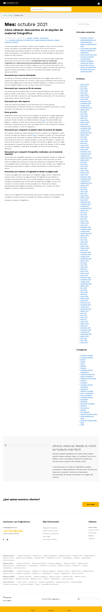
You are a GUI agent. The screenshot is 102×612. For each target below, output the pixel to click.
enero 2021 (84, 225)
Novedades (84, 399)
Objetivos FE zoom (63, 565)
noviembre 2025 (85, 103)
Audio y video (22, 582)
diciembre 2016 (85, 328)
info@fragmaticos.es (10, 527)
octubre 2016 (84, 332)
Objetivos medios (64, 555)
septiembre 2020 (86, 233)
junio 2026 (83, 88)
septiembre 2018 (86, 283)
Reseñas (83, 410)
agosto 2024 (84, 135)
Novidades (83, 401)
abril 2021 (83, 218)
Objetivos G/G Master (39, 563)
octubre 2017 (84, 307)
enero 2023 (84, 174)
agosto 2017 (84, 311)
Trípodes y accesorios (10, 584)
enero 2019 (84, 275)
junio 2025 (83, 114)
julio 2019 (83, 262)
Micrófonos (32, 582)
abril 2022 (83, 193)
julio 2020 (83, 237)
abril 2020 (83, 244)
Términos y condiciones (51, 533)
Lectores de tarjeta (26, 584)
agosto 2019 (84, 260)
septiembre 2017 (86, 309)
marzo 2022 (84, 195)
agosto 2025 (84, 109)
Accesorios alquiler (86, 355)
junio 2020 (83, 239)
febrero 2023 (84, 172)
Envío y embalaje (86, 395)
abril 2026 (83, 93)
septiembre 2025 (86, 107)
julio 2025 (83, 111)
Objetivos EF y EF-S (53, 558)
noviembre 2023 (85, 153)
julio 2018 (83, 288)
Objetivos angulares (50, 555)
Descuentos (84, 389)
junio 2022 (83, 189)
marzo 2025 (84, 120)
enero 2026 (84, 99)
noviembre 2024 (85, 128)
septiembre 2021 (85, 208)
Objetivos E (76, 565)
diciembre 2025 (85, 101)
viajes (82, 422)
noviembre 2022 (85, 179)
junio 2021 (83, 214)
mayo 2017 (84, 317)
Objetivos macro (8, 558)
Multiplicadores (89, 555)
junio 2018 (83, 290)
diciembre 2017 (85, 302)
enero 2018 (84, 300)
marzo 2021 (84, 221)
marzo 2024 (84, 145)
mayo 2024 (84, 141)
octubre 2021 (84, 206)
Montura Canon (8, 555)
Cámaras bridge (76, 582)
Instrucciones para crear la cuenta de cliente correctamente (88, 57)
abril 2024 (83, 143)
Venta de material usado (88, 420)
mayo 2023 (84, 166)
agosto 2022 (84, 185)
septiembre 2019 (86, 258)
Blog (10, 15)
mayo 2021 (84, 216)
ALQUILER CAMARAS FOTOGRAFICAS (21, 40)
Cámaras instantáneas (46, 582)
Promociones (44, 38)
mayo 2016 (84, 342)
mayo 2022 (84, 191)
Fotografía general (86, 397)
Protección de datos (50, 539)
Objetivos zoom (35, 579)
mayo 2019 (84, 267)
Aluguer (82, 361)
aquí (43, 120)
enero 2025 (84, 124)
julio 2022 (83, 187)
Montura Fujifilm (9, 576)
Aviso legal (46, 536)
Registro (91, 535)
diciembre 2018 (85, 277)
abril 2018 (83, 294)
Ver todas (91, 504)
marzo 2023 (84, 170)
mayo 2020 (84, 242)
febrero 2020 (84, 248)
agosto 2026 (84, 84)
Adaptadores (85, 558)
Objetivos (83, 406)
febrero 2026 (84, 97)
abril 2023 (83, 168)
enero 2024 (84, 149)
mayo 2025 (84, 116)
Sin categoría (84, 412)
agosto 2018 (84, 286)
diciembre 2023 (85, 151)
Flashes (76, 558)
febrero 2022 (84, 197)
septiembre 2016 (86, 334)
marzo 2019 (84, 271)
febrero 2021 (84, 223)
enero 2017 (84, 325)
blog (34, 135)
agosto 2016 (84, 336)
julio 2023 (83, 162)
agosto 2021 (84, 210)
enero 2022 (84, 200)
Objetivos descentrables (24, 558)
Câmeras (83, 368)
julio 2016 (83, 338)
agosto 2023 (84, 160)
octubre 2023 (84, 156)
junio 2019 (83, 265)
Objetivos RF (37, 555)
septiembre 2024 (86, 132)
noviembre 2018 (85, 279)
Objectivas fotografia (87, 403)
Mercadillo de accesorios (50, 584)
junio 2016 (83, 340)
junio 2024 (83, 139)
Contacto (91, 538)
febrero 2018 (84, 298)
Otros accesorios (8, 560)
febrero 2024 (84, 147)
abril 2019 (83, 269)
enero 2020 (84, 250)
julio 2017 (83, 313)
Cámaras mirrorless (24, 555)
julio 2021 (83, 212)
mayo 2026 (84, 90)
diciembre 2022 (85, 176)
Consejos (36, 38)
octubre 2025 (84, 105)
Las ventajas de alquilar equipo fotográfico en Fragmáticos (88, 50)
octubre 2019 (84, 256)
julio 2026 (83, 86)
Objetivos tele (77, 555)
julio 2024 (83, 137)
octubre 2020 (85, 231)
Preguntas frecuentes (50, 528)
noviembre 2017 (85, 304)
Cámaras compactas (23, 573)
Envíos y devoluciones (50, 530)
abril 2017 (83, 319)
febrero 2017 (84, 323)
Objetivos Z (36, 571)
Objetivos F (36, 573)
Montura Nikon (8, 571)
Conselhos (83, 382)
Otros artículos (8, 582)
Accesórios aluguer (86, 357)
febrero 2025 (84, 122)
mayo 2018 (84, 292)
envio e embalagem (87, 393)
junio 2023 (83, 164)
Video (82, 424)
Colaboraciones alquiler (88, 378)
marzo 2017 (84, 321)
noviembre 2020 (85, 229)
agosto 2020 (84, 235)
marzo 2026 (84, 95)
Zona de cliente (93, 530)
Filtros (37, 584)
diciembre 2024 (85, 126)
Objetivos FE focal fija (47, 565)
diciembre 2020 (85, 227)
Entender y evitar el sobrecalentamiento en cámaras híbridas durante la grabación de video (88, 42)
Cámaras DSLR (40, 558)
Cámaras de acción (62, 582)
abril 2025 (83, 118)
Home (5, 15)
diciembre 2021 (85, 202)
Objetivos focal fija (22, 579)
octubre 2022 (84, 181)
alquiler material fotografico (44, 40)
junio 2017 (83, 315)
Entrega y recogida (86, 391)
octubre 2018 (84, 281)
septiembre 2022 (86, 183)
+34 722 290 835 (12, 531)
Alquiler (29, 38)
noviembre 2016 (85, 330)
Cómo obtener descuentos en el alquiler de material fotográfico (34, 31)
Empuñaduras (67, 558)
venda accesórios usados (88, 414)
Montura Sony (8, 563)
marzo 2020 (84, 246)
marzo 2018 (84, 296)
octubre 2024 (84, 130)
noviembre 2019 (85, 254)
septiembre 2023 (86, 158)
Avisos (82, 364)
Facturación (92, 533)
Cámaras (83, 366)
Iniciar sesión (92, 527)
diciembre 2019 (85, 252)
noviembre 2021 (85, 204)
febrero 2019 (84, 273)
